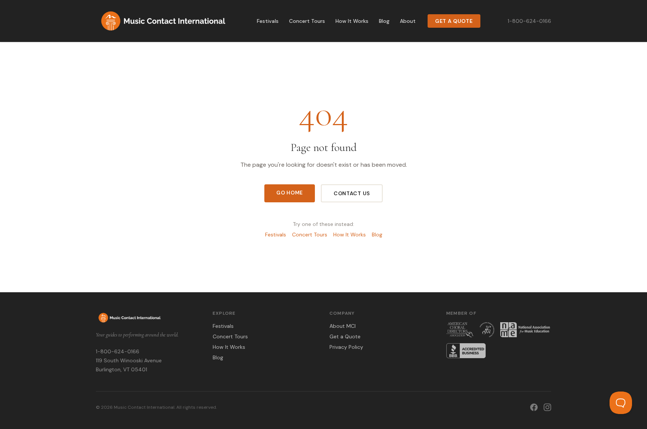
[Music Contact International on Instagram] (547, 407)
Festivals (268, 21)
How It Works (351, 21)
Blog (384, 21)
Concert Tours (307, 21)
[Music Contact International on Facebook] (534, 407)
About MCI (342, 326)
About (408, 21)
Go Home (289, 192)
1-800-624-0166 (529, 21)
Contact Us (352, 193)
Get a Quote (454, 21)
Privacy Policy (346, 347)
